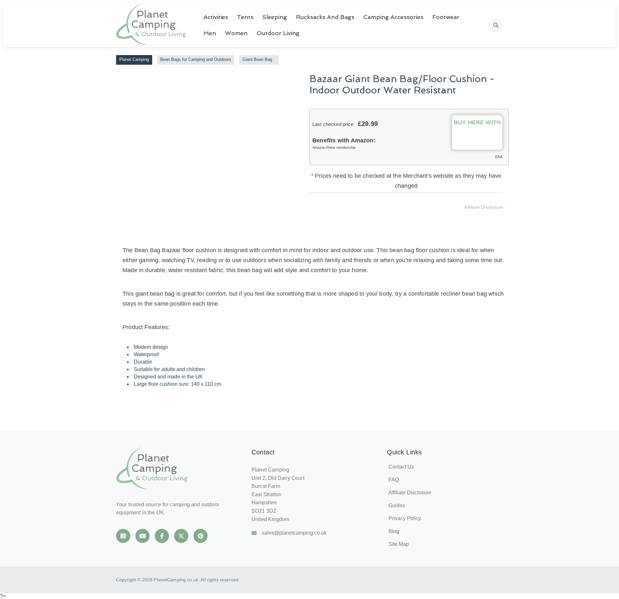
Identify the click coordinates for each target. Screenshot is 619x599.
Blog (393, 531)
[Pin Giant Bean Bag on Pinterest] (421, 216)
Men (209, 33)
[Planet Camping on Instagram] (123, 536)
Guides (396, 505)
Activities (215, 17)
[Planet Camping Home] (151, 25)
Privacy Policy (404, 518)
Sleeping (274, 17)
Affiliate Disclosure (483, 207)
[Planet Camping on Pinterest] (200, 536)
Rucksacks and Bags (325, 17)
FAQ (393, 479)
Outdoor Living (278, 33)
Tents (245, 17)
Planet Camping (134, 59)
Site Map (398, 544)
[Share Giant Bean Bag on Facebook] (368, 216)
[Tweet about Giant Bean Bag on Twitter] (386, 216)
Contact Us (401, 467)
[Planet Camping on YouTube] (142, 536)
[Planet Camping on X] (181, 536)
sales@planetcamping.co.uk (294, 533)
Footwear (445, 17)
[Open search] (495, 25)
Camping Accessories (393, 17)
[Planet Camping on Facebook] (162, 536)
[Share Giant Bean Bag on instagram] (403, 216)
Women (236, 33)
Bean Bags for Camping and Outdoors (195, 59)
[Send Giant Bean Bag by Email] (438, 216)
